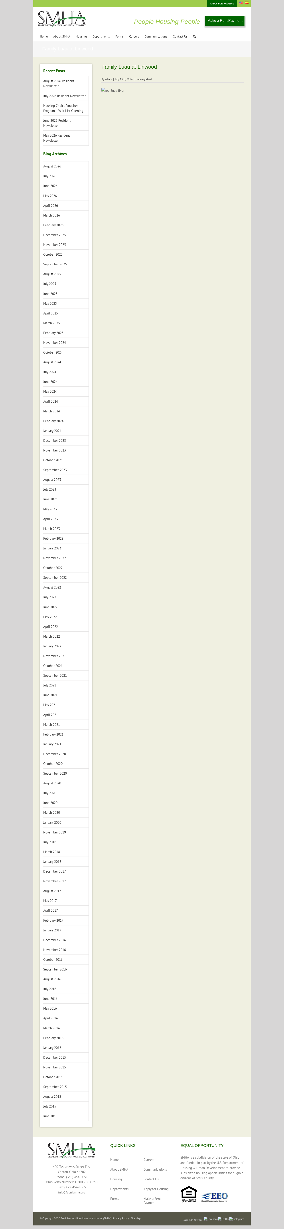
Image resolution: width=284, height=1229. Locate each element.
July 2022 (49, 597)
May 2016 (50, 1008)
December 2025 (54, 235)
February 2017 (53, 920)
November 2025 (54, 245)
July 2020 (49, 793)
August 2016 (52, 979)
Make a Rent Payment (224, 20)
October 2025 (53, 254)
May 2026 (50, 196)
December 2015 (54, 1057)
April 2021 (50, 715)
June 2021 (50, 695)
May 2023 (50, 509)
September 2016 (55, 969)
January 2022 (52, 646)
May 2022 (50, 617)
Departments (119, 1189)
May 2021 (50, 705)
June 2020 (50, 803)
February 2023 (53, 538)
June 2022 (50, 607)
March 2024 (51, 411)
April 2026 (50, 205)
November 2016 (54, 950)
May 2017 (50, 901)
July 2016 (49, 989)
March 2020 (51, 812)
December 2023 (54, 440)
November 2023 (54, 450)
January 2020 (52, 822)
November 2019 (54, 832)
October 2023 (53, 460)
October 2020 (53, 764)
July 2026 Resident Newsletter (64, 96)
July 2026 (49, 176)
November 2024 (54, 342)
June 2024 (50, 382)
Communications (155, 1169)
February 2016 (53, 1038)
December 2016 (54, 940)
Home (114, 1159)
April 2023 (50, 519)
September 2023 (55, 470)
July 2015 (49, 1106)
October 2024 (53, 352)
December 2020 (54, 754)
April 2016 (50, 1018)
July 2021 (49, 685)
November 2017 (54, 881)
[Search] (194, 36)
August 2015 (52, 1096)
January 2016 (52, 1048)
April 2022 (50, 626)
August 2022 (52, 587)
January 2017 (52, 930)
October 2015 (53, 1077)
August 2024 (52, 362)
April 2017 (50, 910)
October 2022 (53, 568)
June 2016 (50, 998)
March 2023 (51, 529)
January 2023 (52, 548)
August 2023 (52, 479)
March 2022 (51, 636)
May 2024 (50, 391)
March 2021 (51, 724)
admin (108, 79)
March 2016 (51, 1028)
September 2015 (55, 1087)
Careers (149, 1159)
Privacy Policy (121, 1218)
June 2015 (50, 1116)
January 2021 (52, 744)
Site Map (135, 1218)
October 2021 (53, 666)
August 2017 (52, 891)
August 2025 (52, 274)
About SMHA (119, 1169)
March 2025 (51, 323)
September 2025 (55, 264)
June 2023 (50, 499)
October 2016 (53, 959)
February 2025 (53, 333)
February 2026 (53, 225)
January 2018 (52, 861)
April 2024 (50, 401)
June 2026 (50, 186)
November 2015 (54, 1067)
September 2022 (55, 577)
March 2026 (51, 215)
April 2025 (50, 313)
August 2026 (52, 166)
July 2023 (49, 489)
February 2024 (53, 421)
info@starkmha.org (71, 1192)
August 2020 (52, 783)
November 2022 (54, 558)
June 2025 (50, 294)
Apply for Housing (156, 1189)
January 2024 (52, 431)
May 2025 (50, 303)
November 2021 (54, 656)
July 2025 (49, 284)
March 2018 (51, 852)
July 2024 (49, 372)
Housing (116, 1179)
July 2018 (49, 842)
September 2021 (55, 675)
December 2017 (54, 871)
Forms (114, 1199)
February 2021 (53, 734)
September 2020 (55, 773)
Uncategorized (144, 79)
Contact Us (151, 1179)
